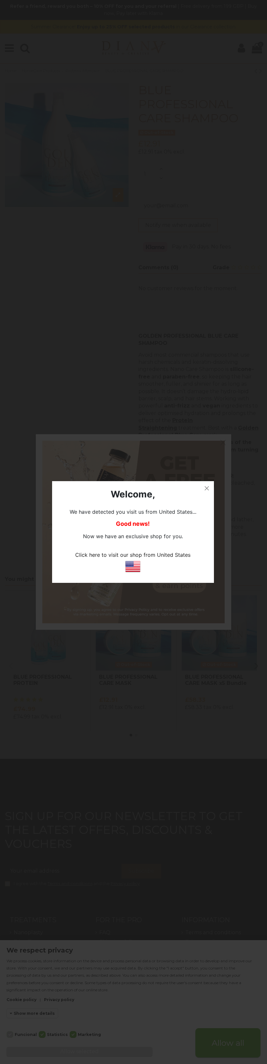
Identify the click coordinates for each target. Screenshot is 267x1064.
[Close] (207, 488)
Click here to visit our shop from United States (132, 555)
